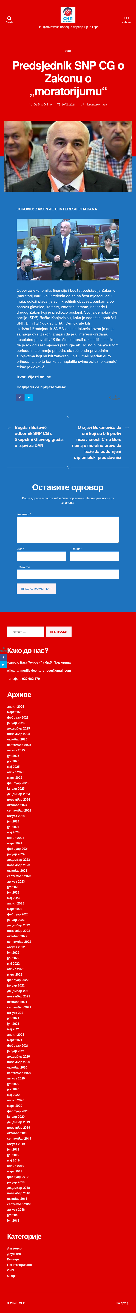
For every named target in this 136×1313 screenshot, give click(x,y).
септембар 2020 (19, 1072)
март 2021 (14, 1040)
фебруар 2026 (18, 717)
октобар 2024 (17, 805)
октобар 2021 (17, 1001)
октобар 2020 (17, 1067)
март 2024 (14, 843)
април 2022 (15, 969)
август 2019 (16, 1144)
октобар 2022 (17, 936)
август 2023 (16, 881)
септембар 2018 (19, 1204)
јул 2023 (13, 887)
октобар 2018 (17, 1198)
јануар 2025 (16, 788)
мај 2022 (13, 963)
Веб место (23, 566)
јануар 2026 (16, 723)
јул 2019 (13, 1149)
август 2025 (16, 750)
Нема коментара (96, 104)
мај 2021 (13, 1029)
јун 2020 (13, 1089)
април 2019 (15, 1165)
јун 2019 (13, 1154)
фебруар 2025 (18, 783)
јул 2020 (13, 1083)
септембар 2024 (19, 810)
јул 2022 (13, 952)
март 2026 (14, 712)
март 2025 (14, 777)
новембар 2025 (18, 733)
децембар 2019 (18, 1122)
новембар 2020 (18, 1062)
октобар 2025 (17, 739)
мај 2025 (13, 766)
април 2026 (15, 706)
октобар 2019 (17, 1133)
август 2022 (16, 947)
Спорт (12, 1275)
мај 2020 (13, 1094)
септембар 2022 (19, 941)
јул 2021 (13, 1018)
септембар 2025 (19, 744)
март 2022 (14, 974)
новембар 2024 (18, 799)
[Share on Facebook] (20, 397)
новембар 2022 (18, 930)
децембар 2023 (18, 859)
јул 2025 (13, 755)
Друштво (14, 1253)
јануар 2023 (16, 919)
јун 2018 (13, 1220)
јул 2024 (13, 821)
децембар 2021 (18, 990)
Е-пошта (76, 548)
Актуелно (14, 1248)
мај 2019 (13, 1160)
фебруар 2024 (18, 848)
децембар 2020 (18, 1056)
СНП (68, 51)
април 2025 (15, 772)
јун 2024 (13, 826)
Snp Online (45, 104)
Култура (13, 1259)
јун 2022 (13, 958)
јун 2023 (13, 892)
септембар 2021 (19, 1007)
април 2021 (15, 1034)
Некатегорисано (19, 1264)
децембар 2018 (18, 1187)
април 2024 (15, 837)
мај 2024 (13, 832)
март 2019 (14, 1171)
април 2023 (15, 903)
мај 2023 (13, 897)
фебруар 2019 (18, 1176)
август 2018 (16, 1209)
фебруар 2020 (18, 1111)
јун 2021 (13, 1023)
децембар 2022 (18, 925)
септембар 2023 (19, 876)
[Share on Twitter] (29, 397)
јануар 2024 (16, 854)
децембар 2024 (18, 794)
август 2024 (16, 815)
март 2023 (14, 908)
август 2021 (16, 1012)
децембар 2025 (18, 728)
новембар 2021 (18, 996)
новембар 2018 (18, 1193)
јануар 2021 (16, 1051)
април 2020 (15, 1100)
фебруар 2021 (18, 1045)
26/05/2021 (68, 104)
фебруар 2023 (18, 914)
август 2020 (16, 1078)
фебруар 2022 (18, 980)
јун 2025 (13, 761)
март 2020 (14, 1105)
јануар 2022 (16, 985)
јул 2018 (13, 1215)
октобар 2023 (17, 870)
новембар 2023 (18, 865)
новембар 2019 (18, 1127)
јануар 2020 (16, 1116)
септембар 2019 (19, 1138)
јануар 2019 (16, 1182)
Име (20, 548)
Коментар (24, 514)
